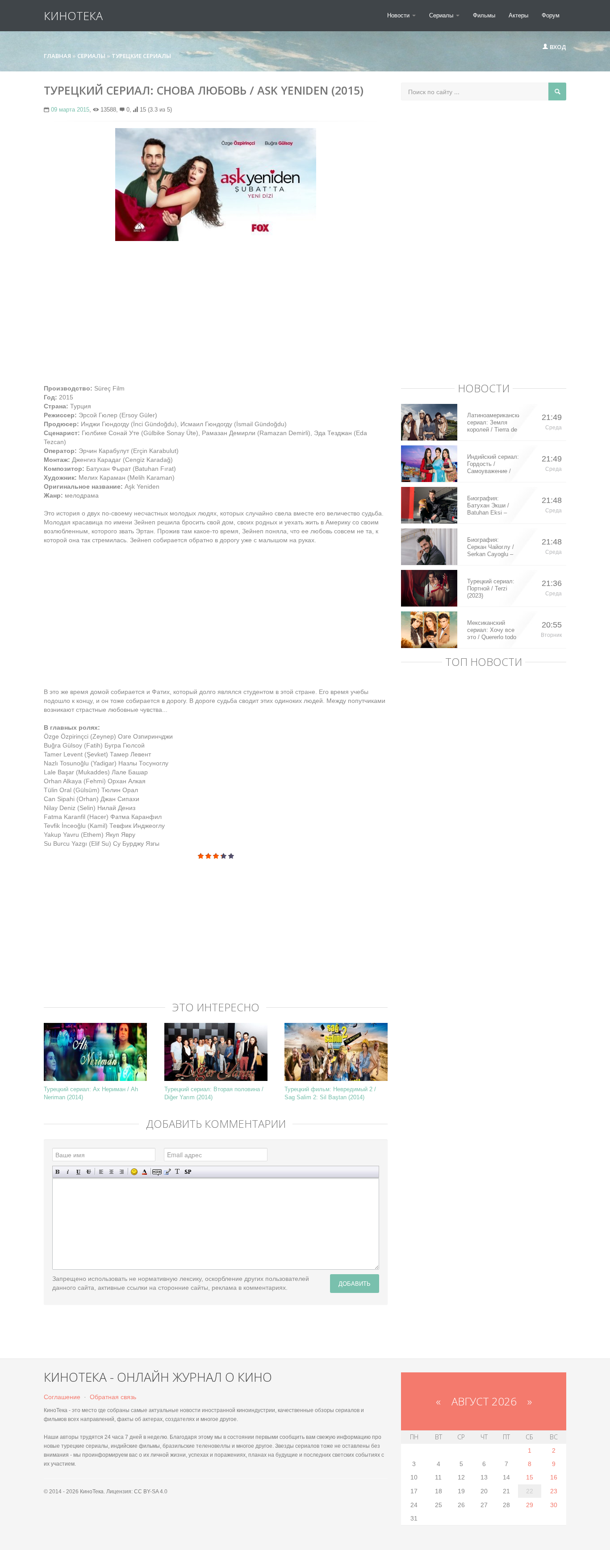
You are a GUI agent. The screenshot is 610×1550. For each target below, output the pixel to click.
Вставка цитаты (167, 1171)
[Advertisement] (216, 312)
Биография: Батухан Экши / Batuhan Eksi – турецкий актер (488, 505)
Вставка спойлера (188, 1171)
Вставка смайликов (134, 1171)
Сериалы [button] (442, 15)
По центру (111, 1171)
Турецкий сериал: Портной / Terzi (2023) (490, 588)
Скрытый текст (157, 1171)
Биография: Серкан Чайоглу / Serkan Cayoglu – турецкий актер (490, 547)
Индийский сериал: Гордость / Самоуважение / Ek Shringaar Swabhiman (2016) (493, 464)
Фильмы (484, 15)
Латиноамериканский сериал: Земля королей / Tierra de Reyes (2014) (493, 422)
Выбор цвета (144, 1171)
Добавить (354, 1283)
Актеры (518, 15)
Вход (557, 47)
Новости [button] (399, 15)
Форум (551, 15)
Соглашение (62, 1396)
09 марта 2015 (70, 109)
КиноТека (73, 15)
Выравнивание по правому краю (122, 1171)
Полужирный (58, 1171)
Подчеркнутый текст (78, 1171)
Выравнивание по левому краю (101, 1171)
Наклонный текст (68, 1171)
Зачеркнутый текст (89, 1171)
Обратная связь (113, 1396)
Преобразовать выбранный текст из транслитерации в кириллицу (177, 1171)
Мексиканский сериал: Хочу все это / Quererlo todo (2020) (491, 630)
